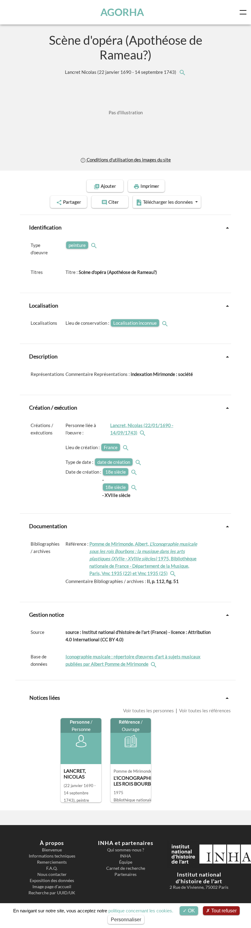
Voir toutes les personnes (149, 710)
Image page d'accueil (51, 886)
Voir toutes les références (204, 710)
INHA (125, 856)
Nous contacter (52, 874)
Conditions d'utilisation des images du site (128, 159)
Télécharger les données (168, 202)
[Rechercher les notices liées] (182, 72)
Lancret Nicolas (121, 72)
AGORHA (122, 12)
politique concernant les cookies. (140, 910)
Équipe (125, 862)
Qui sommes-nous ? (125, 849)
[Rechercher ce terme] (94, 245)
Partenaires (125, 874)
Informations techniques (52, 856)
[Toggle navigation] (244, 12)
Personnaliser (126, 919)
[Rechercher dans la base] (154, 664)
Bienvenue (52, 849)
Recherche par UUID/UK (51, 892)
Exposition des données (52, 880)
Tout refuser (223, 910)
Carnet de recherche (125, 868)
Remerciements (52, 862)
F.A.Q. (52, 868)
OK (191, 910)
